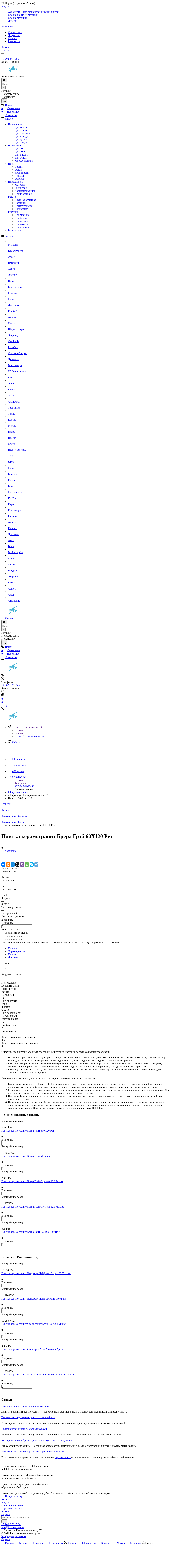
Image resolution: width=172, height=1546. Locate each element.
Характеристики (17, 951)
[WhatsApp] (27, 864)
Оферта (5, 1514)
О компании (15, 32)
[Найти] (4, 100)
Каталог (6, 1499)
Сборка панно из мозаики (23, 14)
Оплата (12, 954)
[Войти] (2, 695)
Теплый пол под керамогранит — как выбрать (28, 1417)
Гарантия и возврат (12, 1508)
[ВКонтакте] (3, 864)
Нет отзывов (8, 850)
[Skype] (32, 864)
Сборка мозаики (17, 17)
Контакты (7, 1511)
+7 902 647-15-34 (11, 58)
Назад (19, 730)
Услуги (5, 1502)
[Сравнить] (3, 857)
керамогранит (63, 1457)
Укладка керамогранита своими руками (24, 1428)
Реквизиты (14, 41)
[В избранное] (2, 854)
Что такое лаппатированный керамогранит (26, 1406)
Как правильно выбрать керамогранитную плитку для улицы (36, 1440)
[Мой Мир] (13, 864)
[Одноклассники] (8, 864)
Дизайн (12, 20)
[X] (17, 864)
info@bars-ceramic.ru (19, 792)
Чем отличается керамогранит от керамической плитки (33, 1451)
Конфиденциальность (13, 1536)
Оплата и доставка (12, 1505)
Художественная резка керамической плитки (33, 11)
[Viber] (22, 864)
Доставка (13, 957)
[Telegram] (36, 864)
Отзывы (12, 38)
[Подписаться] (4, 1521)
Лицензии (14, 35)
